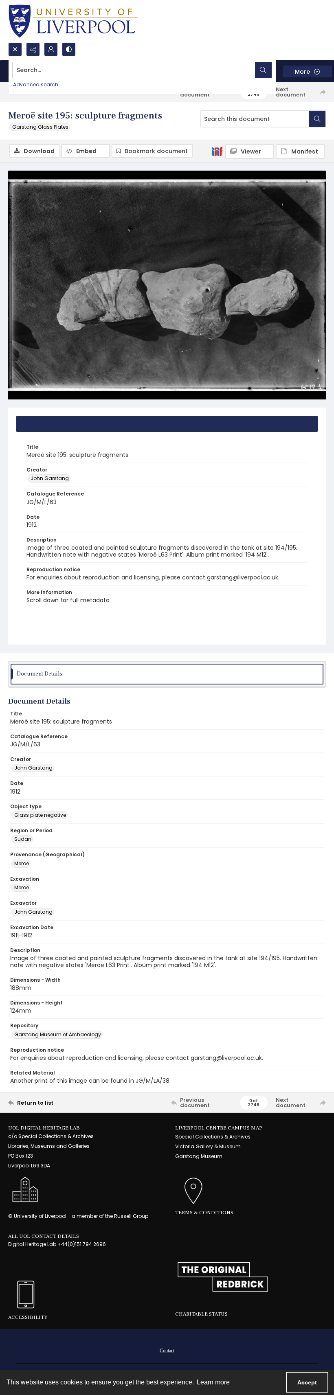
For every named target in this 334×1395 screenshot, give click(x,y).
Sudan (22, 839)
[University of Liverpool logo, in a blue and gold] (73, 21)
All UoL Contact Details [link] (43, 1236)
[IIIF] (217, 151)
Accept (307, 1382)
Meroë (21, 863)
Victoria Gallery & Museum (208, 1146)
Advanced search (35, 84)
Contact (167, 1350)
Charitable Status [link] (201, 1314)
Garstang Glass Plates (40, 126)
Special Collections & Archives (212, 1136)
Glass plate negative (40, 815)
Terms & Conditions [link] (204, 1212)
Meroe (21, 887)
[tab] (167, 424)
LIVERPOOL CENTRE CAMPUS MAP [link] (218, 1128)
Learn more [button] (213, 1382)
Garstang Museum (198, 1156)
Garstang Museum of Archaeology (57, 1034)
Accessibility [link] (27, 1317)
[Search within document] (317, 119)
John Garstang (50, 478)
